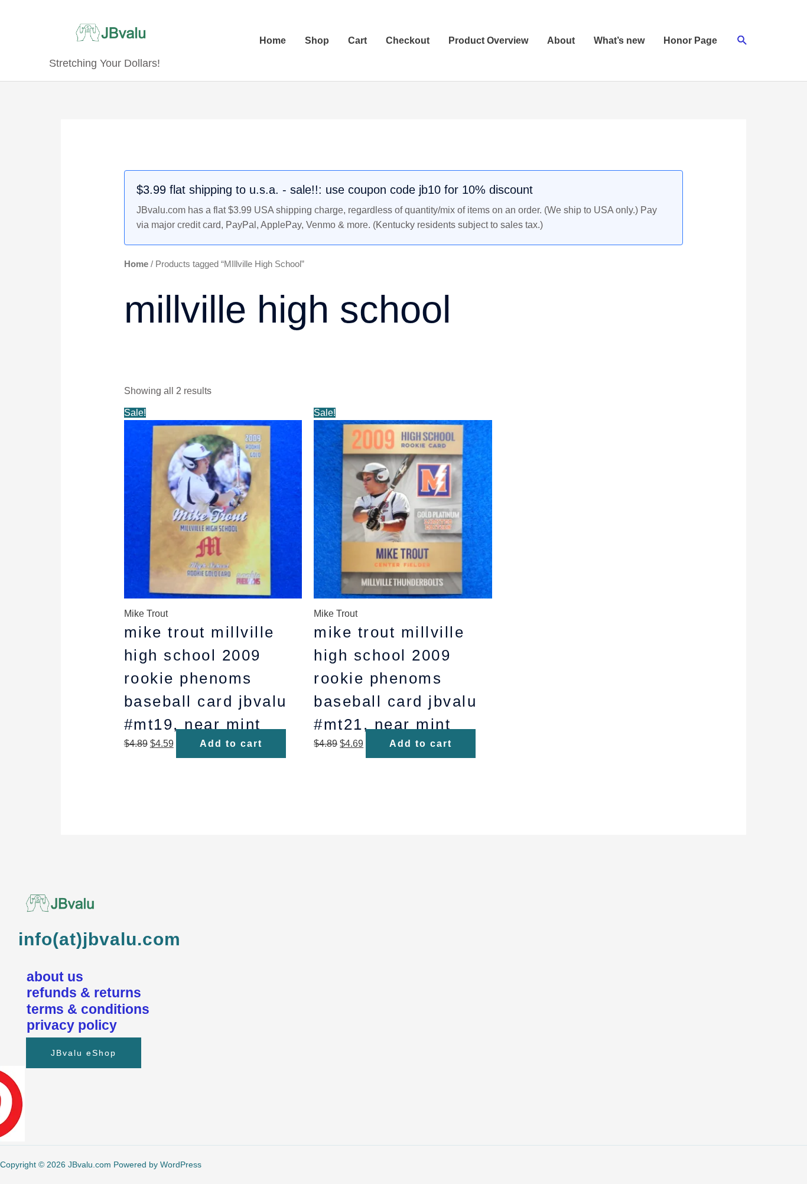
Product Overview (488, 40)
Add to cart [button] (231, 744)
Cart (357, 40)
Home (272, 40)
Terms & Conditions (88, 1009)
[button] (742, 40)
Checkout (407, 40)
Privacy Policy (72, 1025)
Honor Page (690, 40)
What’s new (619, 40)
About (561, 40)
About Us (55, 976)
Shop (317, 40)
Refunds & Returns (84, 992)
